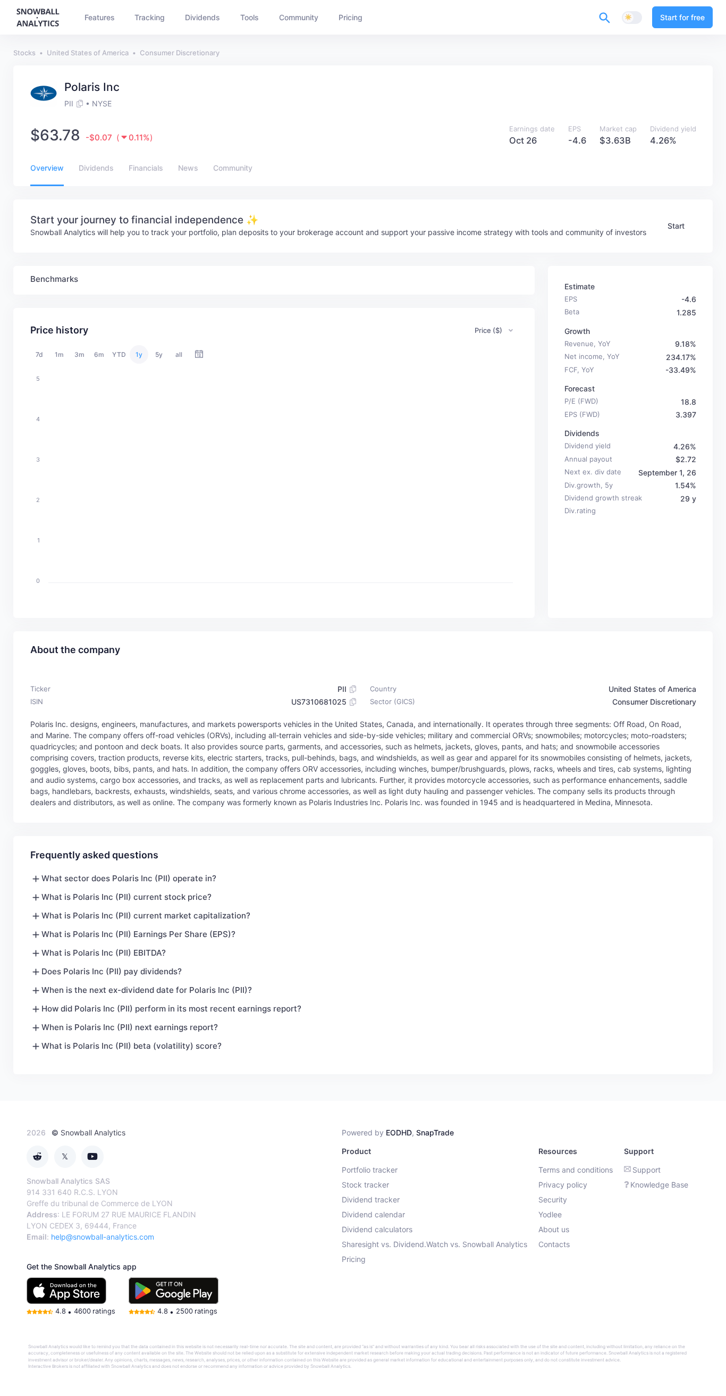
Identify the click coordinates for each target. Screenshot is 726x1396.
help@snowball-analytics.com (102, 1236)
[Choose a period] (199, 354)
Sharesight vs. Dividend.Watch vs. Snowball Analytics (434, 1244)
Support (646, 1169)
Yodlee (550, 1214)
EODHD (399, 1132)
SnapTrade (435, 1132)
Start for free (682, 17)
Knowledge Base (659, 1184)
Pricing (354, 1259)
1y (139, 354)
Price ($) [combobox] (488, 330)
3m (79, 354)
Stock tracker (365, 1184)
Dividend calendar (373, 1214)
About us (553, 1229)
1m (59, 354)
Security (552, 1199)
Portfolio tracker (370, 1169)
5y (159, 354)
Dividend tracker (371, 1199)
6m (99, 354)
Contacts (554, 1244)
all (178, 354)
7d (39, 354)
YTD (119, 354)
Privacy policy (562, 1184)
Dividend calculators (377, 1229)
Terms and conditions (575, 1169)
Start (676, 225)
